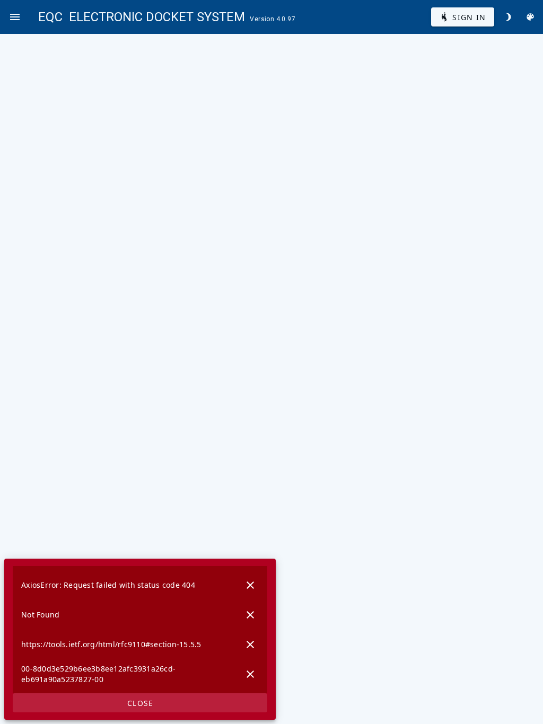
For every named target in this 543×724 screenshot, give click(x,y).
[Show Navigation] (15, 17)
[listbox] (140, 629)
